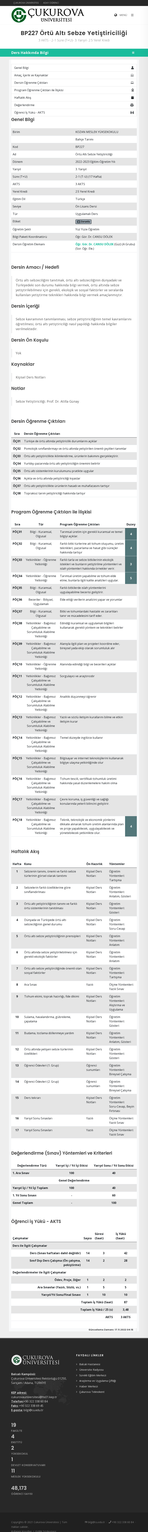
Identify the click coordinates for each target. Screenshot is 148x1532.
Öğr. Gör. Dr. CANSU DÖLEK (94, 244)
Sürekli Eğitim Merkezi (92, 1375)
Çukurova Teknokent (92, 1392)
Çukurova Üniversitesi (26, 2)
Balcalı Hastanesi (89, 1364)
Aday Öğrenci (51, 2)
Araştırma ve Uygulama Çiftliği (97, 1380)
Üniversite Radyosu (91, 1369)
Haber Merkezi (88, 1386)
